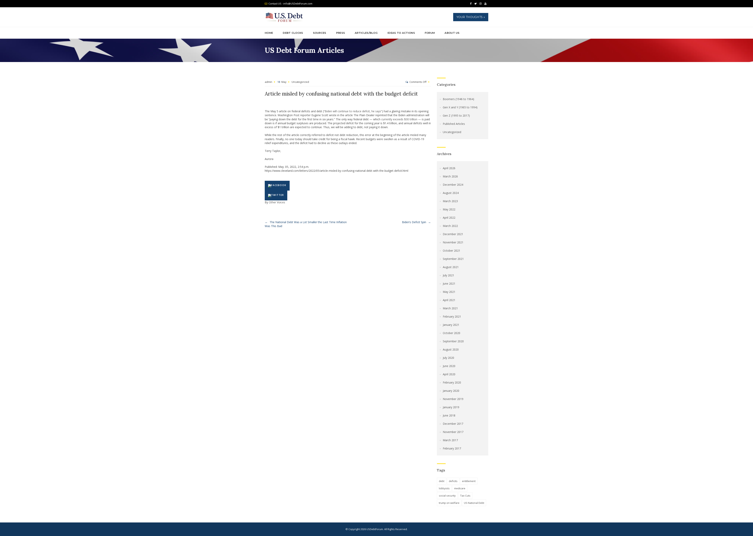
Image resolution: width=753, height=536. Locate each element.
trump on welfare (449, 503)
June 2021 (449, 283)
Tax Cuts (465, 495)
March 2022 (450, 226)
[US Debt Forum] (285, 17)
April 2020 (449, 374)
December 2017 (453, 424)
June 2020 (449, 366)
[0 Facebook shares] (277, 186)
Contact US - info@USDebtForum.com (290, 3)
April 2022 (449, 217)
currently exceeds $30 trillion (399, 119)
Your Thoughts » (471, 17)
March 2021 (450, 308)
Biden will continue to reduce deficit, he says (353, 111)
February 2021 (452, 316)
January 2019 (451, 407)
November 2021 (453, 242)
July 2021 (448, 275)
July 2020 (448, 358)
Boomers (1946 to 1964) (458, 99)
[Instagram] (480, 4)
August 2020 (451, 349)
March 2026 (450, 176)
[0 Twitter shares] (276, 195)
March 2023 (450, 201)
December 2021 (453, 234)
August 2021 (451, 267)
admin (268, 82)
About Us (452, 32)
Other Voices (277, 202)
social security (447, 495)
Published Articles (454, 124)
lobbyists (444, 488)
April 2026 (449, 168)
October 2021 (451, 250)
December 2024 (453, 184)
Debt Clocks (293, 32)
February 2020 (452, 382)
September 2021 (453, 259)
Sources (319, 32)
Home (269, 32)
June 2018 (449, 415)
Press (340, 32)
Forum (430, 32)
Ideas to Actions (401, 32)
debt (441, 481)
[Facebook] (471, 4)
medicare (459, 488)
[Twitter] (475, 4)
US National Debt (474, 503)
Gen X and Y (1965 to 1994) (460, 107)
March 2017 (450, 440)
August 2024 (451, 193)
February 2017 (452, 448)
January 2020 (451, 391)
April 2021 (449, 300)
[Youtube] (485, 4)
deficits (453, 481)
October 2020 (451, 333)
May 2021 (449, 292)
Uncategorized (300, 82)
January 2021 (451, 325)
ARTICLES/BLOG (366, 32)
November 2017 (453, 432)
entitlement (469, 481)
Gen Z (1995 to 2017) (456, 115)
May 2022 (449, 209)
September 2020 (453, 341)
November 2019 (453, 399)
